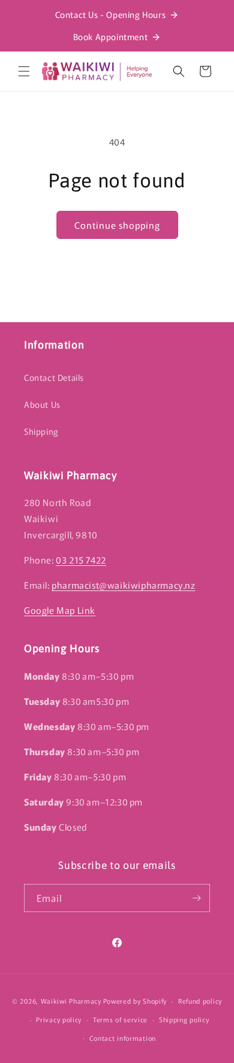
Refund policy (200, 1001)
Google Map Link (59, 610)
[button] (24, 71)
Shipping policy (184, 1019)
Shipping (41, 431)
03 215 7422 (81, 559)
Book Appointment (110, 37)
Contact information (122, 1038)
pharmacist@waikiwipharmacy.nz (123, 585)
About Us (42, 404)
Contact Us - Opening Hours (110, 14)
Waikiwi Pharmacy (71, 1001)
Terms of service (120, 1019)
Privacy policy (59, 1019)
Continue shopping (117, 225)
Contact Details (54, 377)
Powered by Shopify (135, 1001)
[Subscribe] (196, 898)
